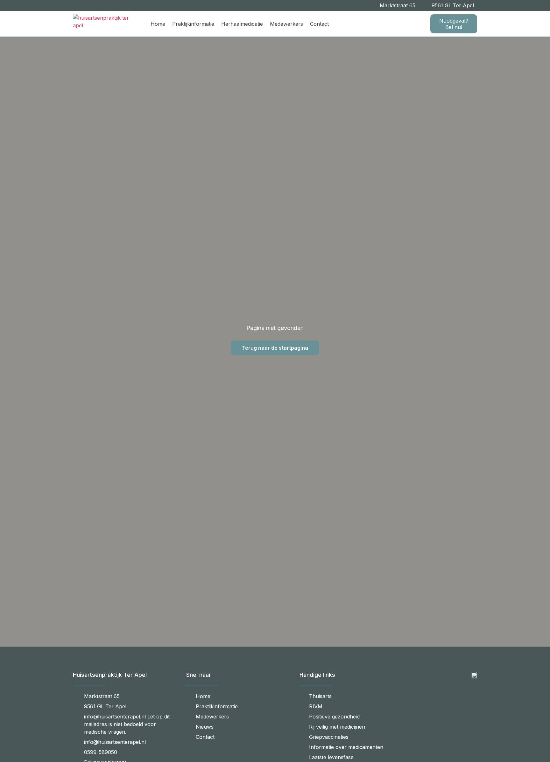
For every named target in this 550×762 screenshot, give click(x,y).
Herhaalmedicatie (242, 24)
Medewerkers (286, 24)
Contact (319, 24)
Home (158, 24)
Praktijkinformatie (193, 24)
